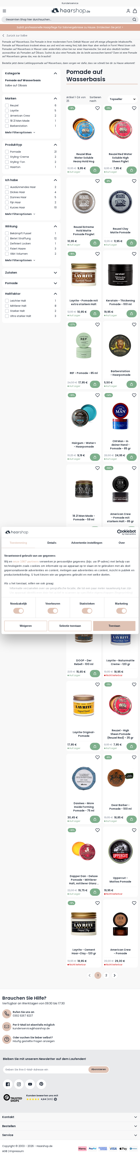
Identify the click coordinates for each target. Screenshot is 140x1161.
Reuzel (33, 105)
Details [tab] (51, 542)
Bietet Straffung (33, 238)
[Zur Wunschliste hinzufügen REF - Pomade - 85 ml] (97, 324)
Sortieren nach (95, 99)
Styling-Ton (33, 162)
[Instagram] (19, 1084)
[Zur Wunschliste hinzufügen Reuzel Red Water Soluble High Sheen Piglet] (134, 108)
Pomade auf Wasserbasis (23, 80)
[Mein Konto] (128, 11)
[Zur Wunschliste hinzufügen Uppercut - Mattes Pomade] (134, 830)
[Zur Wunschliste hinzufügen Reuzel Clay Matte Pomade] (134, 181)
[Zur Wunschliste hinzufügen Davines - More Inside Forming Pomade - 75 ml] (97, 757)
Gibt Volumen (33, 254)
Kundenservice (70, 3)
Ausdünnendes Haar (33, 187)
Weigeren (26, 625)
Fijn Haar (33, 202)
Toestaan (114, 625)
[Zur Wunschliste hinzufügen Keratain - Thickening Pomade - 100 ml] (134, 254)
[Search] (134, 19)
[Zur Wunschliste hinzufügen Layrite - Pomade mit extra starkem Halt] (97, 254)
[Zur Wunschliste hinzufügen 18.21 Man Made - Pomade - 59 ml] (97, 468)
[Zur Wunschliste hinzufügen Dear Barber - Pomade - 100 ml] (134, 757)
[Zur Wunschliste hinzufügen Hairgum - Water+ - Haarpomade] (97, 395)
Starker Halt (33, 311)
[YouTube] (30, 1084)
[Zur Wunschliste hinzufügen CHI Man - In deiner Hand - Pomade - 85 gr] (134, 395)
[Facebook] (8, 1084)
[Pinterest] (41, 1084)
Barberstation (33, 126)
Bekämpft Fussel (33, 233)
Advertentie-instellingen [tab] (86, 542)
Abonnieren (98, 1069)
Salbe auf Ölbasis (16, 85)
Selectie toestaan (70, 625)
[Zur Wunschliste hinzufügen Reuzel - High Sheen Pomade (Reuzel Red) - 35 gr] (134, 684)
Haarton (33, 167)
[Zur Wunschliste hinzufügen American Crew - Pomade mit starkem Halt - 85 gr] (134, 468)
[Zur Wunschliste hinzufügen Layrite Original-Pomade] (97, 684)
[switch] (53, 611)
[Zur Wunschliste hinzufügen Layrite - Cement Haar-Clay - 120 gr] (97, 903)
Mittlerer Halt (33, 306)
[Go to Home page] (70, 11)
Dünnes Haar (33, 197)
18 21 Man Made (33, 121)
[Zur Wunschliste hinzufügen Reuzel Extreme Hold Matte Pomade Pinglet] (97, 181)
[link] (31, 105)
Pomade (33, 152)
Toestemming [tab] (18, 542)
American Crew (33, 115)
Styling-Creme (33, 157)
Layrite (33, 110)
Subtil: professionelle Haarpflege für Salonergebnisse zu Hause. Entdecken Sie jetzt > (70, 27)
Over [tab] (122, 542)
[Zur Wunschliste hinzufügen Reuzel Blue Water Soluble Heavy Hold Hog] (97, 108)
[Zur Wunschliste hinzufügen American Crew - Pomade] (134, 903)
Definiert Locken (33, 243)
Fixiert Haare (33, 248)
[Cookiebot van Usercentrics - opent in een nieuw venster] (120, 532)
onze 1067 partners (26, 561)
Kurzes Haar (33, 207)
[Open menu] (4, 11)
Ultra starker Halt (33, 316)
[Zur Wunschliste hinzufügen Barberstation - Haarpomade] (134, 324)
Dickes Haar (33, 192)
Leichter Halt (33, 301)
